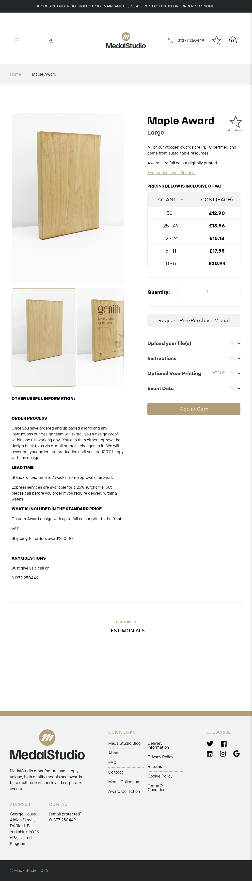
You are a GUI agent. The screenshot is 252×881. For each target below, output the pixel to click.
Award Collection (124, 791)
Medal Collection (123, 781)
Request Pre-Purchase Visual (194, 320)
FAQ (112, 762)
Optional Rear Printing (174, 373)
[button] (109, 337)
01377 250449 (62, 820)
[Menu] (18, 40)
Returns (155, 766)
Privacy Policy (160, 757)
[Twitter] (210, 744)
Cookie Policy (160, 776)
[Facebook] (224, 744)
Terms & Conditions (157, 787)
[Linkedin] (210, 754)
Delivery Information (158, 745)
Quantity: (158, 292)
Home (15, 74)
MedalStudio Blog (124, 743)
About (114, 753)
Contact (115, 772)
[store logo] (126, 40)
